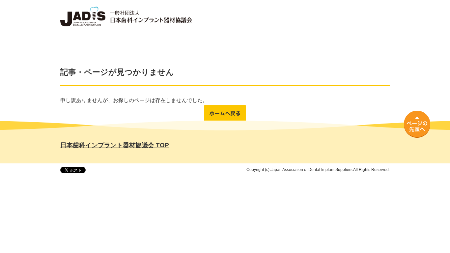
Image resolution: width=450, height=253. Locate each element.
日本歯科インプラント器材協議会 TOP (114, 145)
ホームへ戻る (225, 113)
